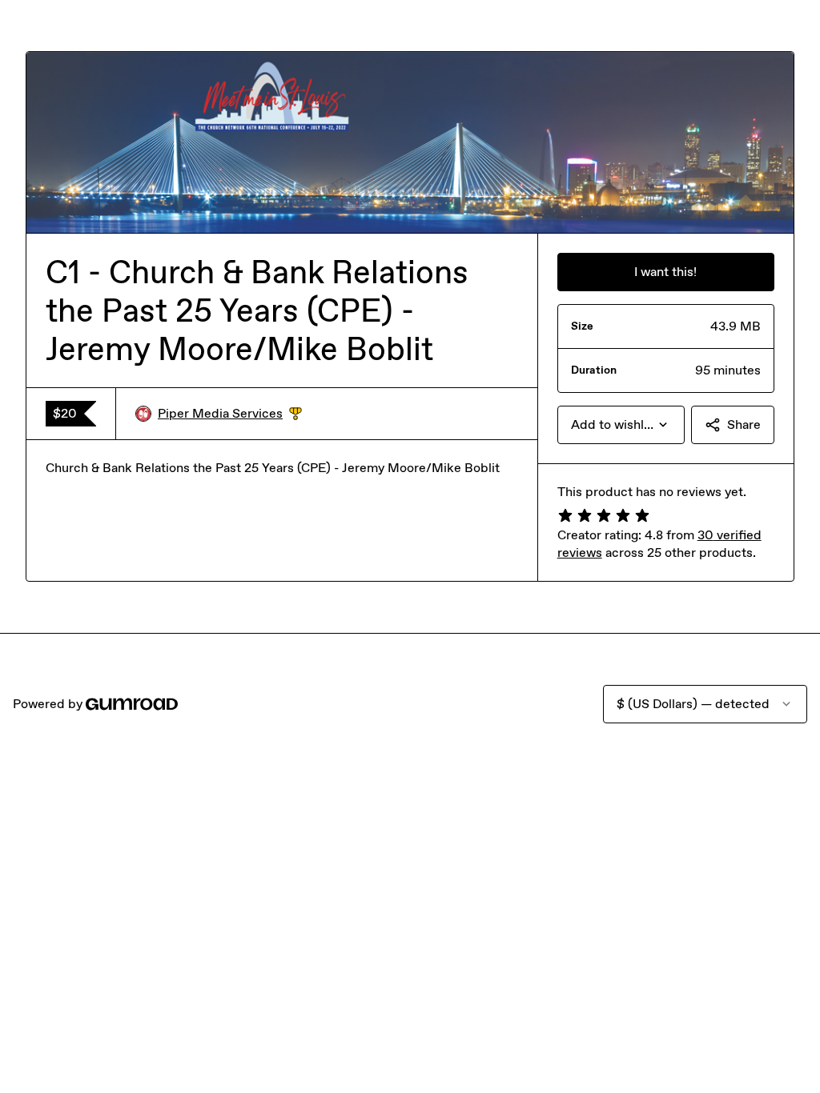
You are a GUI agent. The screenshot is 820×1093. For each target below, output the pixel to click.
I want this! (665, 271)
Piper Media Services (230, 414)
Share (744, 424)
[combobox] (621, 425)
